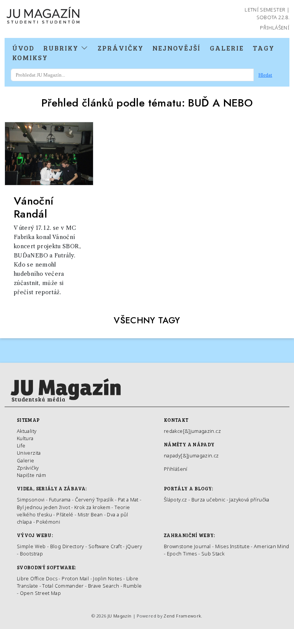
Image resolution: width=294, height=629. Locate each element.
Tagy (263, 47)
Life (21, 445)
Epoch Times (182, 553)
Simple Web (31, 546)
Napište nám (31, 475)
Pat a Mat (128, 499)
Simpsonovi (31, 499)
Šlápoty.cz (175, 499)
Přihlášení (274, 27)
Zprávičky (121, 47)
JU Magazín (120, 616)
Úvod (23, 47)
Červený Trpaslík (94, 499)
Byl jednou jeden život (43, 507)
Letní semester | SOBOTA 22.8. (267, 13)
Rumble (132, 585)
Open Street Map (40, 593)
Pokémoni (48, 521)
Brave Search (104, 585)
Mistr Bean (90, 514)
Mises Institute (232, 546)
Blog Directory (67, 546)
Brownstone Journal (187, 546)
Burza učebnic (208, 499)
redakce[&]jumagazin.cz (192, 431)
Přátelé (65, 514)
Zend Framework (182, 616)
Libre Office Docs (37, 578)
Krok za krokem (92, 507)
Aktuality (26, 431)
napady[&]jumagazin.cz (191, 455)
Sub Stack (212, 553)
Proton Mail (75, 578)
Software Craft (105, 546)
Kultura (25, 438)
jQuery (134, 546)
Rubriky (62, 47)
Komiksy (30, 57)
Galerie (227, 47)
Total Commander (62, 585)
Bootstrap (31, 553)
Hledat (265, 75)
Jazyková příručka (249, 499)
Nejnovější (176, 47)
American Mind (271, 546)
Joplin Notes (107, 578)
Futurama (60, 499)
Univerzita (29, 452)
